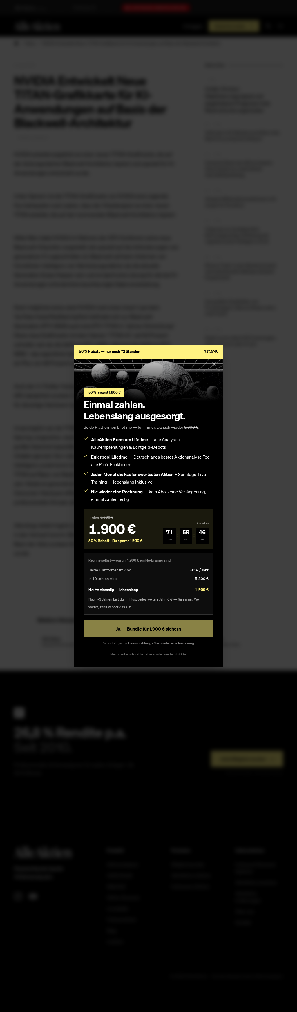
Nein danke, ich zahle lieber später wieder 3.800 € (148, 654)
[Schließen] (214, 364)
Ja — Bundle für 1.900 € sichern (148, 629)
